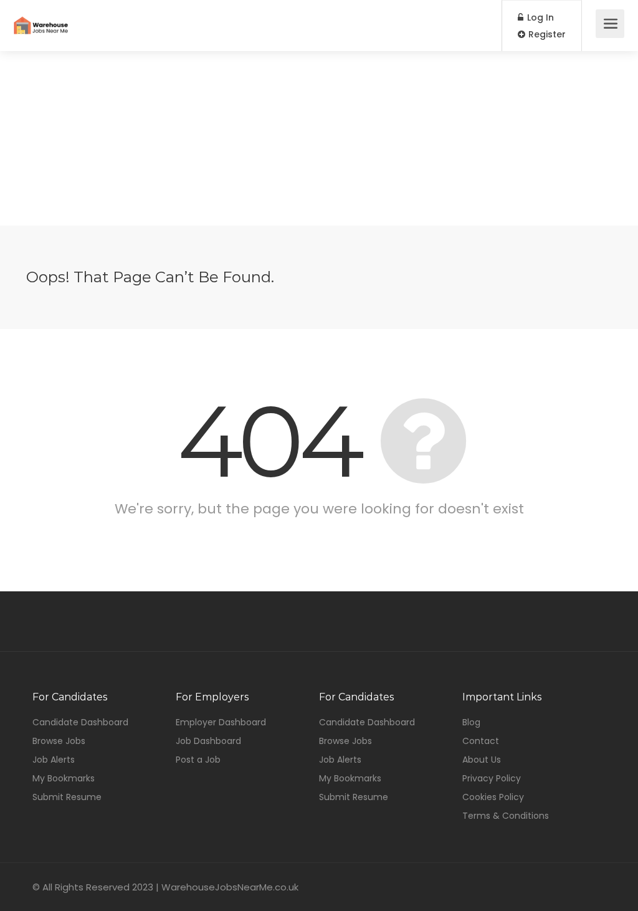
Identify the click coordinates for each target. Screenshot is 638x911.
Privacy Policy (491, 778)
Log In (539, 17)
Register (546, 34)
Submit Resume (67, 797)
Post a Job (198, 759)
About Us (481, 759)
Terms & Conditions (505, 815)
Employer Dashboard (221, 722)
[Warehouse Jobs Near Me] (40, 16)
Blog (471, 722)
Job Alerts (53, 759)
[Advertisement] (319, 138)
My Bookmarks (63, 778)
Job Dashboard (208, 741)
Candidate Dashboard (80, 722)
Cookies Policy (493, 797)
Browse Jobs (58, 741)
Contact (480, 741)
